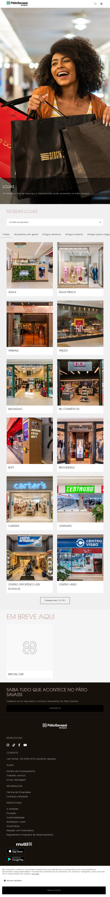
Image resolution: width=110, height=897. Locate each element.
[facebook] (19, 745)
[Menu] (101, 4)
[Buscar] (95, 4)
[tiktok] (13, 745)
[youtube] (25, 745)
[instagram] (8, 745)
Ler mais (35, 874)
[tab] (6, 234)
